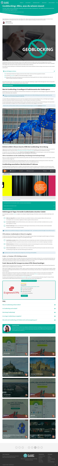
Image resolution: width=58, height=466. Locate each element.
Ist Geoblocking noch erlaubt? (9, 308)
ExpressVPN (12, 75)
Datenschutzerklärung (51, 458)
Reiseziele (21, 2)
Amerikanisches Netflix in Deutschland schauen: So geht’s (43, 429)
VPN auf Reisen (28, 2)
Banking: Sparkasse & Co (8, 208)
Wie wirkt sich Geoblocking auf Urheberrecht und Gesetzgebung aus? (19, 320)
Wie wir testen (41, 461)
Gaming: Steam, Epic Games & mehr (10, 205)
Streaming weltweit (36, 2)
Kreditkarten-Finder (42, 456)
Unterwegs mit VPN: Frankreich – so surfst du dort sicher (15, 367)
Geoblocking (44, 2)
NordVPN (29, 277)
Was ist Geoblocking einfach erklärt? (11, 304)
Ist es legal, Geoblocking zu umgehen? (11, 316)
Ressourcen (40, 457)
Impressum (49, 457)
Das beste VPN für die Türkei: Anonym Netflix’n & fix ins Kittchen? (15, 429)
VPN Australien (15, 346)
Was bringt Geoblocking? (8, 312)
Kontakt (49, 456)
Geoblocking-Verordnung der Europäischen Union (25, 150)
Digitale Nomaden (52, 2)
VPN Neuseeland (43, 346)
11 (38, 447)
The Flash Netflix (15, 387)
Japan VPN (43, 408)
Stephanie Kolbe (8, 21)
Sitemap (49, 460)
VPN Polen (43, 387)
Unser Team (41, 460)
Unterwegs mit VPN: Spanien (43, 367)
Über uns (40, 458)
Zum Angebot (24, 295)
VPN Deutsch (15, 408)
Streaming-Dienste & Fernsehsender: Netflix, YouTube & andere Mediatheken (17, 202)
